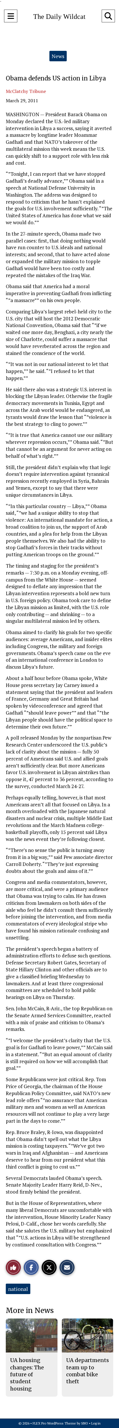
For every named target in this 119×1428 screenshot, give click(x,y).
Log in (96, 1423)
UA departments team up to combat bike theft (87, 1371)
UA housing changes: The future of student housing (27, 1374)
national (18, 1288)
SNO (84, 1423)
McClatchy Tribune (26, 91)
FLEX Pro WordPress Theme (54, 1423)
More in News (30, 1310)
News (58, 56)
